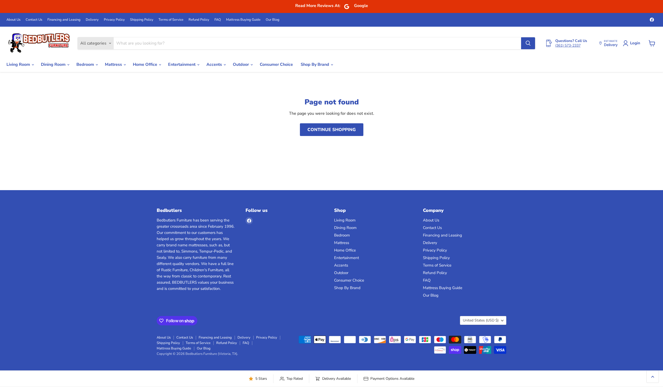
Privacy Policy (114, 20)
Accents (214, 64)
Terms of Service (170, 20)
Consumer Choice (276, 64)
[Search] (528, 43)
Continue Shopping (331, 130)
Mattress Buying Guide (243, 20)
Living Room (18, 64)
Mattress (114, 64)
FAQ (217, 20)
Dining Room (54, 64)
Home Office (145, 64)
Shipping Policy (141, 20)
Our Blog (272, 20)
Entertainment (182, 64)
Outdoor (241, 64)
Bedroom (85, 64)
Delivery (92, 20)
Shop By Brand (315, 64)
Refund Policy (199, 20)
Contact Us (34, 20)
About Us (13, 20)
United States (481, 320)
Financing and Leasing (64, 20)
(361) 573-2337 (568, 45)
